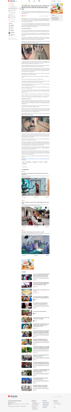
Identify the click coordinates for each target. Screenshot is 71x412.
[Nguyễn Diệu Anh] (34, 293)
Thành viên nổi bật (12, 21)
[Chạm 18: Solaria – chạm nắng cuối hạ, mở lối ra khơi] (27, 292)
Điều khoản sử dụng (10, 39)
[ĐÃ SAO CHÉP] (45, 16)
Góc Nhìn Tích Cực (35, 409)
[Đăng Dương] (34, 286)
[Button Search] (16, 1)
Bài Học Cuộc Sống (35, 405)
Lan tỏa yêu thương (55, 19)
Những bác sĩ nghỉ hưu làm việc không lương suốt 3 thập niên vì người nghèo (40, 386)
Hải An (24, 171)
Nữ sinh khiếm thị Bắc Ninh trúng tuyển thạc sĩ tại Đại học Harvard (40, 379)
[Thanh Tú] (34, 307)
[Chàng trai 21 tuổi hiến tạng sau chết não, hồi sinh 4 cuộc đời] (35, 244)
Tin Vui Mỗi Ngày (34, 402)
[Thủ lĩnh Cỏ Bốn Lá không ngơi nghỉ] (27, 313)
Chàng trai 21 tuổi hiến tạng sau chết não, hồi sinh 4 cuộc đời (33, 232)
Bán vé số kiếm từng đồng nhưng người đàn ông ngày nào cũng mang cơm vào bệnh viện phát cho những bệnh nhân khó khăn (41, 332)
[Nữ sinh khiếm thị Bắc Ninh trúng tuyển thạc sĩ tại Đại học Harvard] (27, 381)
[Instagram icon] (56, 396)
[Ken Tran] (34, 313)
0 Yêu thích (24, 226)
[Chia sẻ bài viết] (52, 1)
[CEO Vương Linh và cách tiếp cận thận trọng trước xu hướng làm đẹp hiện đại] (27, 306)
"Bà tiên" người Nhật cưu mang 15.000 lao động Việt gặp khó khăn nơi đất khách (35, 203)
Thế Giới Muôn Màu (35, 408)
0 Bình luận (36, 226)
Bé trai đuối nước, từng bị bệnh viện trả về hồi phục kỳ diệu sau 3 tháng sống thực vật (35, 174)
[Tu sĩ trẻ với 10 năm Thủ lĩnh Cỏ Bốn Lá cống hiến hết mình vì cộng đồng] (27, 319)
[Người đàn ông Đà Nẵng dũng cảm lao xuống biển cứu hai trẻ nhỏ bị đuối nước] (27, 342)
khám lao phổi (45, 405)
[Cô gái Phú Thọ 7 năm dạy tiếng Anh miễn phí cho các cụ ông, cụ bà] (27, 358)
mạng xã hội (29, 18)
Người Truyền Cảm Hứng (35, 403)
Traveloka (44, 407)
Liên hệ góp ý (9, 38)
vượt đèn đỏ (24, 163)
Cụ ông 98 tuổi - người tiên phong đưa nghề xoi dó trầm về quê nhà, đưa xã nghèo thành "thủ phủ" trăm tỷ (41, 370)
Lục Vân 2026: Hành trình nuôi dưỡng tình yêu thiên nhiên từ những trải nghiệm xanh (41, 297)
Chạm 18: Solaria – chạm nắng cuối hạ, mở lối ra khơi (41, 290)
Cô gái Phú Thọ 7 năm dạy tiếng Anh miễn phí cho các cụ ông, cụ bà (41, 355)
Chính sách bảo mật (15, 39)
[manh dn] (34, 300)
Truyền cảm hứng (55, 17)
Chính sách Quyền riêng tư (57, 403)
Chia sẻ (48, 226)
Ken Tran (36, 320)
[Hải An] (22, 171)
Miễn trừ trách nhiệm (14, 38)
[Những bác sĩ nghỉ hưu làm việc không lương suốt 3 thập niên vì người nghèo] (27, 388)
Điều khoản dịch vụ (56, 402)
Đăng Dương (25, 15)
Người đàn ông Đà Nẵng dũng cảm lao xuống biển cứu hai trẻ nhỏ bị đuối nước (40, 340)
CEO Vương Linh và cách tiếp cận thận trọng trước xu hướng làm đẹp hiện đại (40, 303)
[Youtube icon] (60, 396)
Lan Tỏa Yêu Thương (35, 404)
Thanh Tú (36, 307)
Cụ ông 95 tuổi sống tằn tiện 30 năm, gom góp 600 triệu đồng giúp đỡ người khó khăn (41, 363)
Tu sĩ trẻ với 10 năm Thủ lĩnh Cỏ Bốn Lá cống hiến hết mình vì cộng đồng (41, 318)
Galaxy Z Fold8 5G (46, 404)
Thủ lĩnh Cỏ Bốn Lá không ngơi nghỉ (39, 311)
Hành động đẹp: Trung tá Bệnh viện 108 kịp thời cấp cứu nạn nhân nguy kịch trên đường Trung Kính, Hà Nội (41, 325)
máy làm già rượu (46, 402)
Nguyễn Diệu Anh (37, 292)
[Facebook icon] (54, 396)
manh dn (36, 299)
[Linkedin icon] (58, 396)
